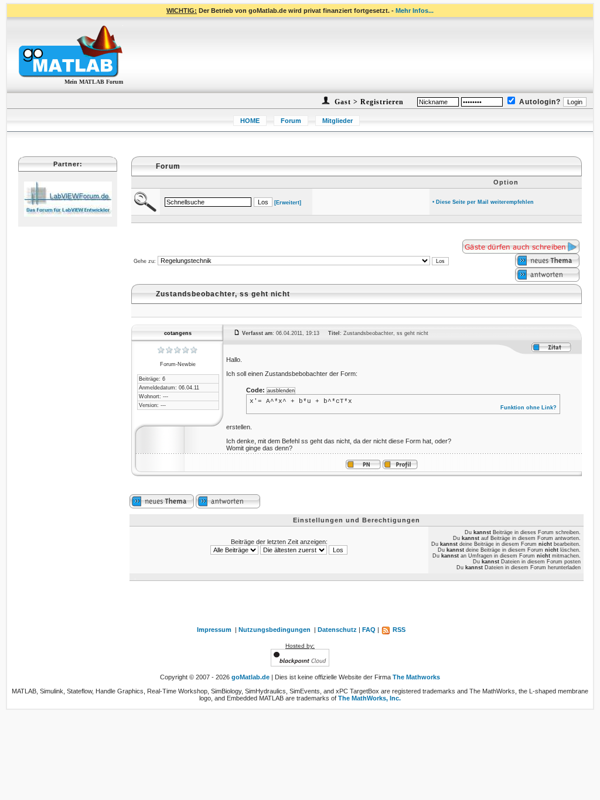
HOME (250, 120)
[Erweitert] (287, 203)
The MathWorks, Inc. (369, 698)
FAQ (369, 629)
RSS (398, 629)
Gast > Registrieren (368, 102)
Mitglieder (337, 120)
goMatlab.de (250, 677)
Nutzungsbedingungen (274, 629)
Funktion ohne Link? (528, 408)
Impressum (214, 629)
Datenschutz (337, 629)
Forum (291, 120)
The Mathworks (416, 677)
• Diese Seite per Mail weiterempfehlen (483, 202)
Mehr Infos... (415, 10)
